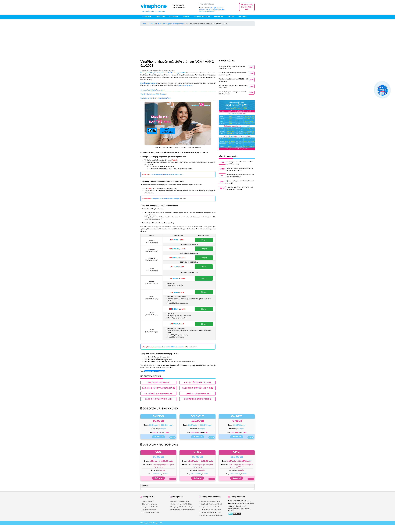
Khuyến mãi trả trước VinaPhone (211, 507)
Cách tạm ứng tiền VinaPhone (210, 501)
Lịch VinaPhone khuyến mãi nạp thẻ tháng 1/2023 (167, 174)
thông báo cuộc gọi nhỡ (152, 219)
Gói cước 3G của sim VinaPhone (182, 504)
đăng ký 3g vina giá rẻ (216, 8)
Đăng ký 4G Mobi (147, 501)
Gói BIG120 (197, 416)
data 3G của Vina (181, 217)
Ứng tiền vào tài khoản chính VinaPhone (153, 94)
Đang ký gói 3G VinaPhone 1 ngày (182, 507)
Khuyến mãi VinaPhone (148, 83)
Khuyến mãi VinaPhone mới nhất (211, 504)
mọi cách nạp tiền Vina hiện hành (184, 361)
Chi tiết (172, 437)
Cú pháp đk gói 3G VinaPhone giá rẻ (152, 90)
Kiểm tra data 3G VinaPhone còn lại (183, 509)
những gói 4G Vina (185, 229)
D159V (236, 452)
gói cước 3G (157, 229)
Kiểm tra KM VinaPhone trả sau (211, 512)
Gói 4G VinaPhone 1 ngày (150, 512)
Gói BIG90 (158, 416)
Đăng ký (204, 240)
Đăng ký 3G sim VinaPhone (180, 501)
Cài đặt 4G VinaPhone (149, 509)
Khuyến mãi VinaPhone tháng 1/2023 (155, 371)
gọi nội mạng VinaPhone (188, 330)
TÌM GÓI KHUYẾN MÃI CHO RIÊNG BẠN (247, 7)
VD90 (158, 452)
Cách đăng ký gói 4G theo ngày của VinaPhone (155, 98)
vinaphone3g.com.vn (186, 85)
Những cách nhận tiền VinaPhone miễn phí (165, 198)
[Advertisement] (197, 42)
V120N (197, 452)
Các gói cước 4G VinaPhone (151, 507)
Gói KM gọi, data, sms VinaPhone (211, 515)
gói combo (170, 217)
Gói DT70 (236, 416)
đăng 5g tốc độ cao (208, 11)
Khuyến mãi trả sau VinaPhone (211, 509)
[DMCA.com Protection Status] (234, 513)
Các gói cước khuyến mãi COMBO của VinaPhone (169, 347)
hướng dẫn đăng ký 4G (205, 10)
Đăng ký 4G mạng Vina (149, 504)
